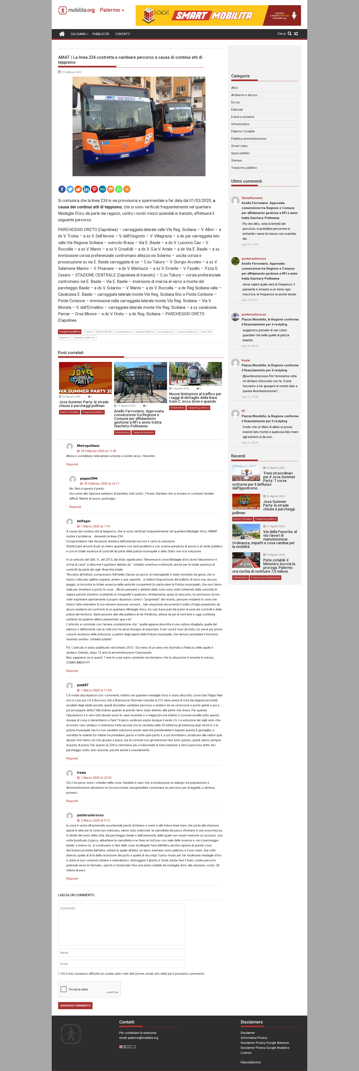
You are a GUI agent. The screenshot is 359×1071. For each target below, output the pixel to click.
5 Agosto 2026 (180, 388)
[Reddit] (78, 189)
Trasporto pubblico (69, 331)
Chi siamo (78, 34)
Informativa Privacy (254, 1038)
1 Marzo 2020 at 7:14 (95, 526)
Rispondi (72, 464)
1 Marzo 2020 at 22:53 (95, 778)
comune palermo (187, 331)
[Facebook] (62, 189)
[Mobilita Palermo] (62, 33)
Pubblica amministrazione (248, 139)
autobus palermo (145, 331)
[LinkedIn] (86, 189)
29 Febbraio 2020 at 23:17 (101, 483)
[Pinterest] (94, 189)
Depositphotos (251, 1062)
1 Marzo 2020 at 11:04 (95, 690)
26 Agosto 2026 (71, 396)
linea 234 (206, 331)
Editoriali (237, 109)
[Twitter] (70, 189)
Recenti (238, 456)
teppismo (64, 337)
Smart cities (239, 146)
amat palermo (123, 331)
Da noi (235, 102)
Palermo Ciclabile (243, 131)
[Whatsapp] (118, 189)
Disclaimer (248, 1033)
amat (88, 331)
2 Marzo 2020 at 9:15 (95, 820)
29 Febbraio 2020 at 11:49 (98, 451)
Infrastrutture (122, 432)
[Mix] (110, 189)
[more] (126, 189)
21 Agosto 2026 (276, 526)
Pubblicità (100, 34)
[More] (126, 189)
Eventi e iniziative (69, 412)
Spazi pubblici (240, 153)
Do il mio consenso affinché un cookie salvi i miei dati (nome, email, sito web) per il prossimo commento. (133, 974)
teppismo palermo (84, 337)
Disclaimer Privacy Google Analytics (265, 1048)
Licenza (246, 1053)
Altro (234, 88)
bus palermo (166, 331)
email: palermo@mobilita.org (138, 1038)
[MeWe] (102, 189)
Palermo (110, 10)
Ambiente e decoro (244, 95)
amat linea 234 (104, 331)
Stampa (236, 160)
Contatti (123, 34)
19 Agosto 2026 (126, 405)
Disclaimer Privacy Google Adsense (265, 1043)
